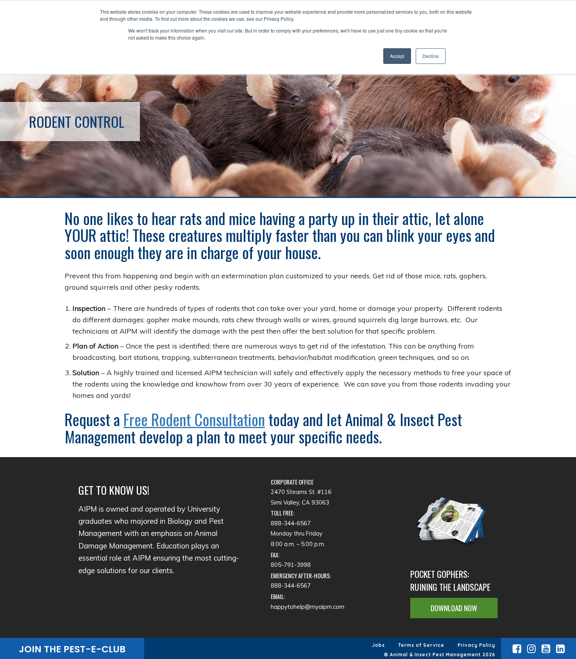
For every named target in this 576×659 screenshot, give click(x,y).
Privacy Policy (476, 645)
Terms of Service (421, 645)
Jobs (378, 645)
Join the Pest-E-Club (72, 649)
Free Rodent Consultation (194, 419)
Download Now (454, 608)
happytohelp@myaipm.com (307, 606)
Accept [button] (397, 56)
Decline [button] (430, 56)
